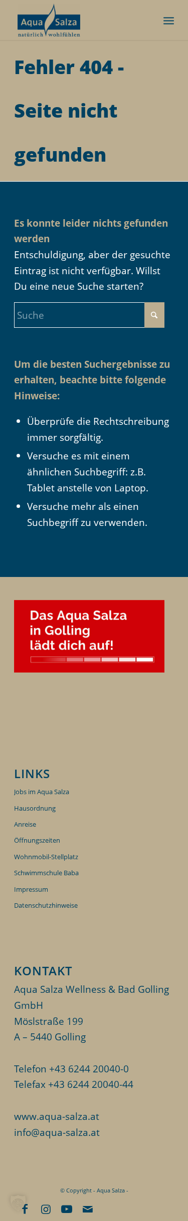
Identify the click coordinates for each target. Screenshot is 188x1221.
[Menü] (168, 20)
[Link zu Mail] (87, 1208)
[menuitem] (168, 20)
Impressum (31, 889)
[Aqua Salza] (78, 20)
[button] (18, 1203)
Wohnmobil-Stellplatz (46, 856)
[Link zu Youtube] (66, 1208)
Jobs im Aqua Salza (41, 791)
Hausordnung (35, 808)
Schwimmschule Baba (46, 872)
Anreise (25, 824)
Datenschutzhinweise (46, 905)
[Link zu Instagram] (45, 1208)
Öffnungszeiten (37, 840)
